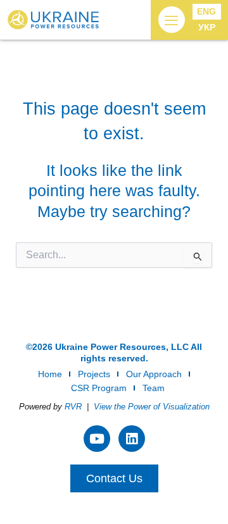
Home (50, 374)
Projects (94, 374)
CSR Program (99, 388)
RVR (73, 406)
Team (153, 388)
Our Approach (154, 374)
